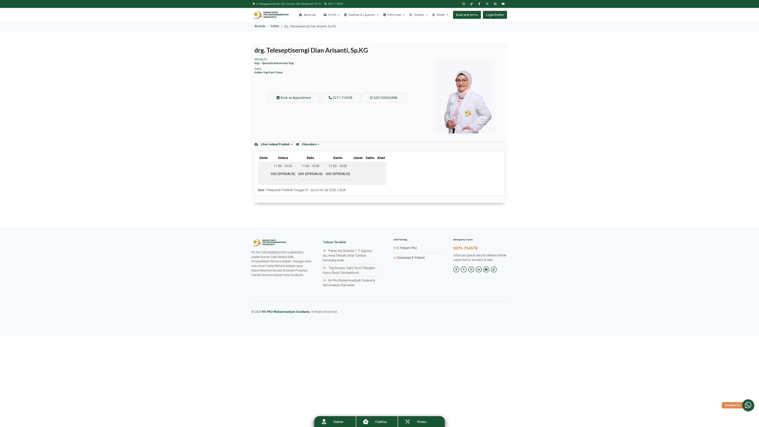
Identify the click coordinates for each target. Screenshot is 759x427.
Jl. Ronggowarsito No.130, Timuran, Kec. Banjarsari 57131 (288, 3)
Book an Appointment (295, 98)
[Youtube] (503, 4)
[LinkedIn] (495, 4)
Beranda (309, 15)
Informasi (394, 15)
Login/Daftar (495, 15)
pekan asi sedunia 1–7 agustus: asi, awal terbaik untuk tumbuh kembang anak (348, 255)
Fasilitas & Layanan (361, 15)
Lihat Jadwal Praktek (275, 144)
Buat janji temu (467, 15)
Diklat (440, 15)
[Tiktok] (471, 4)
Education (309, 144)
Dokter (418, 15)
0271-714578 (335, 3)
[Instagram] (463, 4)
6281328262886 (385, 98)
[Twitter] (487, 4)
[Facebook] (479, 4)
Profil (332, 15)
